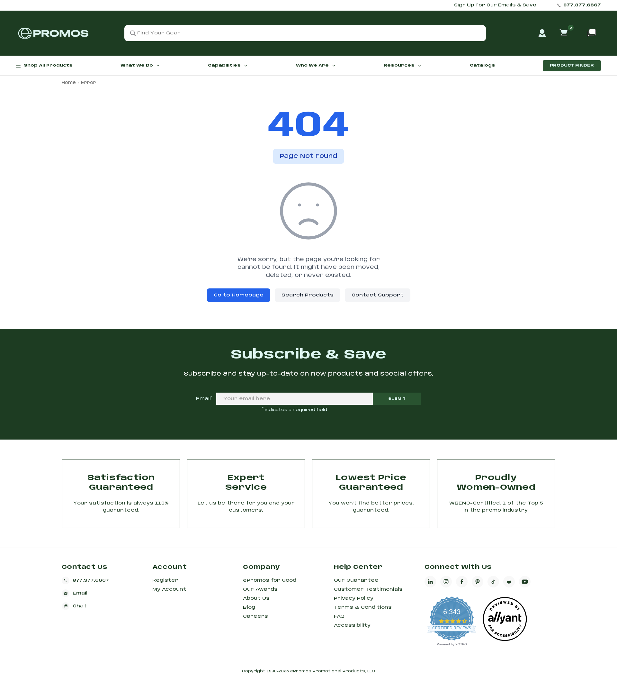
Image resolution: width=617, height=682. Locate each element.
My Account (169, 589)
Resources (399, 65)
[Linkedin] (430, 581)
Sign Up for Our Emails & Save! (495, 5)
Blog (249, 607)
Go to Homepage (239, 295)
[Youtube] (525, 581)
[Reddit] (509, 581)
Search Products (308, 295)
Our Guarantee (356, 580)
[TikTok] (493, 581)
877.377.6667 (582, 5)
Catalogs (482, 65)
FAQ (339, 616)
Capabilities (224, 65)
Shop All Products (48, 65)
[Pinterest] (477, 581)
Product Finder (572, 65)
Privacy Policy (353, 598)
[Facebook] (462, 581)
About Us (256, 598)
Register (165, 580)
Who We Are (312, 65)
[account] (542, 33)
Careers (255, 616)
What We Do (137, 65)
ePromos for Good (269, 580)
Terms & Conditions (363, 607)
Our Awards (260, 589)
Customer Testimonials (368, 589)
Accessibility (352, 625)
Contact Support (378, 295)
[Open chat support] (592, 33)
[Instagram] (446, 581)
